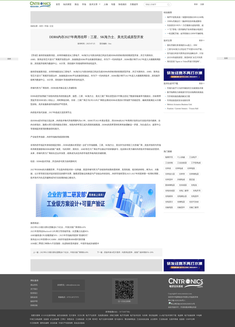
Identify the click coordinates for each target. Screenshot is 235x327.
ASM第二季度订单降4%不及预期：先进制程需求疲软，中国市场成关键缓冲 (64, 243)
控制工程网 (114, 315)
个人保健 (181, 157)
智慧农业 (70, 319)
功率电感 (179, 168)
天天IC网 (80, 315)
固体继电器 (170, 185)
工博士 (63, 319)
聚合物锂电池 (130, 319)
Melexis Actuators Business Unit (179, 104)
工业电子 (193, 157)
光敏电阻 (169, 207)
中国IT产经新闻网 (66, 323)
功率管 (182, 174)
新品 (77, 4)
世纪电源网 (153, 315)
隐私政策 (34, 297)
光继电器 (181, 202)
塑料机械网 (44, 323)
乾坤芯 (95, 319)
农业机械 (53, 323)
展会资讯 (34, 285)
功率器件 (169, 180)
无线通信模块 (103, 315)
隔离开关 (169, 157)
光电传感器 (170, 191)
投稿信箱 (34, 305)
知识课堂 (67, 4)
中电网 (199, 315)
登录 (196, 4)
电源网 (180, 315)
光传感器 (183, 185)
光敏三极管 (194, 207)
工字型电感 (196, 163)
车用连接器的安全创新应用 (178, 100)
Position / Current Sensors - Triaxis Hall (182, 109)
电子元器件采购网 (106, 319)
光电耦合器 (182, 196)
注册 (202, 4)
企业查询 (153, 319)
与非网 (144, 315)
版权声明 (34, 301)
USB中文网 (190, 319)
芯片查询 (72, 315)
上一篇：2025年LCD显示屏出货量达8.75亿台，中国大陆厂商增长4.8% (60, 252)
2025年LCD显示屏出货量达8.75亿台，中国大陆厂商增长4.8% (58, 227)
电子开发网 (124, 315)
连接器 (46, 319)
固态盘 (192, 180)
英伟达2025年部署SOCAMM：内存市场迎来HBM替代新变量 (57, 239)
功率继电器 (194, 174)
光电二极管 (184, 191)
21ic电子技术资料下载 (167, 315)
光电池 (194, 185)
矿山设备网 (54, 319)
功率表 (168, 168)
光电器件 (195, 196)
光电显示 (169, 202)
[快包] (96, 200)
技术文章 (93, 4)
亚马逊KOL (119, 319)
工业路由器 (79, 319)
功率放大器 (170, 174)
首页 (58, 4)
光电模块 (169, 196)
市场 (84, 4)
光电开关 (197, 191)
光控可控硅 (194, 202)
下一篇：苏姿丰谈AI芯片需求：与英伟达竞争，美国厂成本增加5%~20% (125, 252)
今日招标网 (34, 323)
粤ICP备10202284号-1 (176, 300)
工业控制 (169, 163)
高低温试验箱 (79, 323)
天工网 (88, 319)
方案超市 (134, 4)
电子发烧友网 (189, 315)
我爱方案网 (35, 315)
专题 (113, 4)
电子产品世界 (91, 315)
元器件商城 (173, 319)
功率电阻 (191, 168)
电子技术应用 (135, 315)
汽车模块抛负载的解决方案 (178, 96)
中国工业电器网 (36, 319)
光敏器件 (181, 207)
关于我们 (34, 289)
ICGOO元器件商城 (48, 315)
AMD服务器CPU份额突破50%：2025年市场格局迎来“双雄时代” (59, 235)
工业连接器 (182, 163)
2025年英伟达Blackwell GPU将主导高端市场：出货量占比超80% (59, 231)
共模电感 (181, 180)
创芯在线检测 (62, 315)
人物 (106, 4)
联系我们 (34, 293)
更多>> (202, 40)
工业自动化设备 (143, 319)
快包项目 (122, 4)
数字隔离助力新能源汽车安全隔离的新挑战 (185, 92)
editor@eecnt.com (73, 285)
